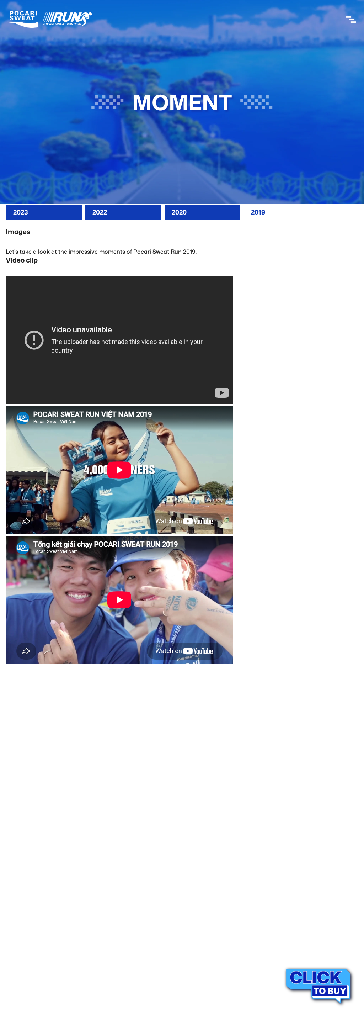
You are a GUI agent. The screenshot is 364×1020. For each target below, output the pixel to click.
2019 (258, 212)
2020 (179, 212)
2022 (99, 212)
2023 (20, 212)
